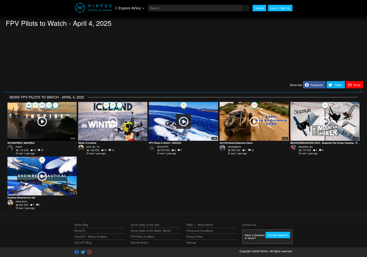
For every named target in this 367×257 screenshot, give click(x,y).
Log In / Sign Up (280, 8)
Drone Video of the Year (145, 225)
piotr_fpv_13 (92, 146)
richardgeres (234, 146)
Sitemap (191, 242)
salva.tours (21, 201)
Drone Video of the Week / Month (151, 231)
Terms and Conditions (199, 231)
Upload (259, 8)
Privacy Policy (194, 236)
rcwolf (19, 146)
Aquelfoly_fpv (306, 146)
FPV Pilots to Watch (142, 236)
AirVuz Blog (81, 225)
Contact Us (249, 225)
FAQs (189, 225)
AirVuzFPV (162, 146)
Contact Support (278, 235)
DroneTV (80, 231)
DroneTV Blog (83, 242)
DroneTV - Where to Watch (91, 236)
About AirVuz (205, 225)
